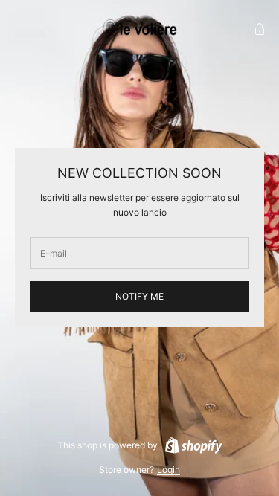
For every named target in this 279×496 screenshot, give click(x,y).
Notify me (139, 296)
